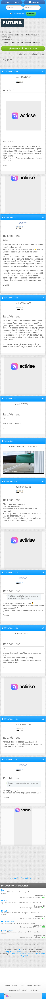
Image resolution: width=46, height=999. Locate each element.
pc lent (4, 900)
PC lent (4, 911)
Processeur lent (7, 921)
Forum (8, 32)
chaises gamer (22, 955)
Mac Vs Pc (33, 878)
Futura (7, 985)
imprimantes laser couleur (22, 953)
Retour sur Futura (11, 2)
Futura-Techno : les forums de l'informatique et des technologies (22, 36)
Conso (22, 985)
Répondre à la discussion (23, 48)
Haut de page (33, 990)
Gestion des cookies (34, 985)
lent (2, 890)
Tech (20, 949)
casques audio (39, 953)
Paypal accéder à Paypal (18, 878)
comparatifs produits (13, 951)
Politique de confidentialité (17, 990)
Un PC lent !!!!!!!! (7, 930)
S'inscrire (34, 2)
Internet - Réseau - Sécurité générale (16, 42)
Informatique (7, 40)
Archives (15, 985)
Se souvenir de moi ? (18, 14)
